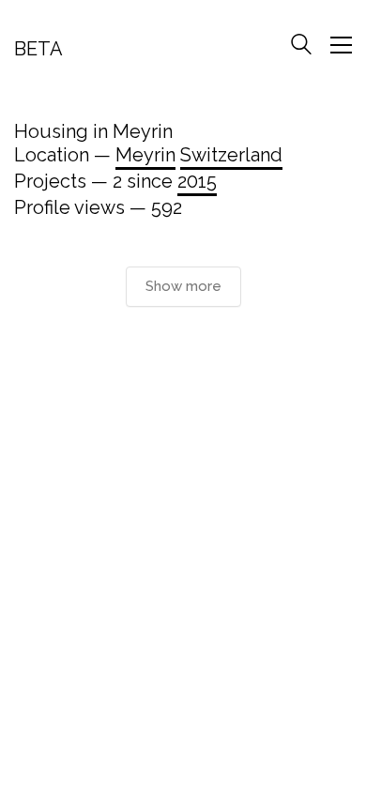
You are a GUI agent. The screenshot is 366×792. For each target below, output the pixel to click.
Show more (183, 286)
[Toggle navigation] (341, 45)
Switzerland (231, 155)
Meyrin (145, 155)
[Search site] (301, 47)
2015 (197, 181)
